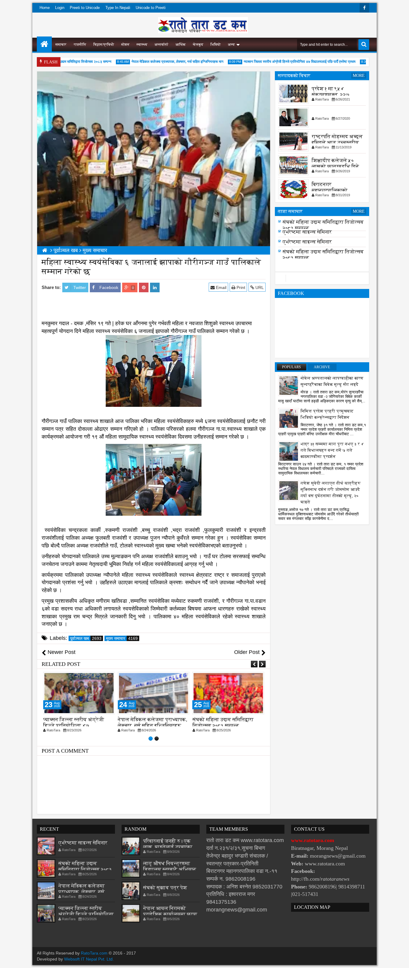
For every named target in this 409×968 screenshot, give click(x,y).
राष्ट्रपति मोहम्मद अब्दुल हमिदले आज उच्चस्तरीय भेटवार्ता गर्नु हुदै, (337, 142)
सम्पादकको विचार (294, 75)
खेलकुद (198, 44)
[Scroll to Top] (400, 959)
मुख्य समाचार (122, 638)
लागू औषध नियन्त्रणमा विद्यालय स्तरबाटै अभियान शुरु (169, 869)
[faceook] (322, 278)
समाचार (60, 44)
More (359, 75)
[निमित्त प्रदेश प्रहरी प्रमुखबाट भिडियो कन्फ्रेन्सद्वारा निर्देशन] (288, 418)
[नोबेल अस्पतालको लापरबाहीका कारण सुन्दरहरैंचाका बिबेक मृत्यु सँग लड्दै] (288, 385)
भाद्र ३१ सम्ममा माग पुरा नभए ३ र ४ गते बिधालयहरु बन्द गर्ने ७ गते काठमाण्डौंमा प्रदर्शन (332, 450)
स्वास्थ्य (142, 44)
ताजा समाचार (290, 211)
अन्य (231, 44)
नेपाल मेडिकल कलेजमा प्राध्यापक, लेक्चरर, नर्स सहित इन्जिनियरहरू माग (166, 62)
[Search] (363, 44)
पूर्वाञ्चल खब (86, 638)
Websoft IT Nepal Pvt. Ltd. (89, 959)
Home (45, 7)
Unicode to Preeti (151, 7)
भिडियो (215, 44)
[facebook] (364, 8)
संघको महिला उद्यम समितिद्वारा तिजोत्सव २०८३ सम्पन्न (65, 62)
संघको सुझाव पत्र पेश (165, 888)
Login (59, 7)
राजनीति (80, 44)
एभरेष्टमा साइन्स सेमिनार (307, 234)
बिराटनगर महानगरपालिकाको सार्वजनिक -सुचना (330, 190)
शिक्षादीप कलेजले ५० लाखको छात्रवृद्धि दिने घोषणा (335, 166)
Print (240, 287)
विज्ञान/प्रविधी (103, 44)
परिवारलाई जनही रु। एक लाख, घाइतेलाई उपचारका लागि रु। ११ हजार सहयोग (168, 847)
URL (259, 287)
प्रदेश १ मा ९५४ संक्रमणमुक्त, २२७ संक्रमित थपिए (331, 95)
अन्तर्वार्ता (161, 44)
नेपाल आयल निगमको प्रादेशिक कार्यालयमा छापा (170, 911)
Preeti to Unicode (85, 7)
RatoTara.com (94, 953)
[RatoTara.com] (44, 43)
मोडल (125, 44)
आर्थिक (180, 44)
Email (220, 287)
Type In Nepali (117, 7)
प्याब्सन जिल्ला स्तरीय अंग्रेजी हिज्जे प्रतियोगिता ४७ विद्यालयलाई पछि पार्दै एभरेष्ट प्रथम (288, 62)
